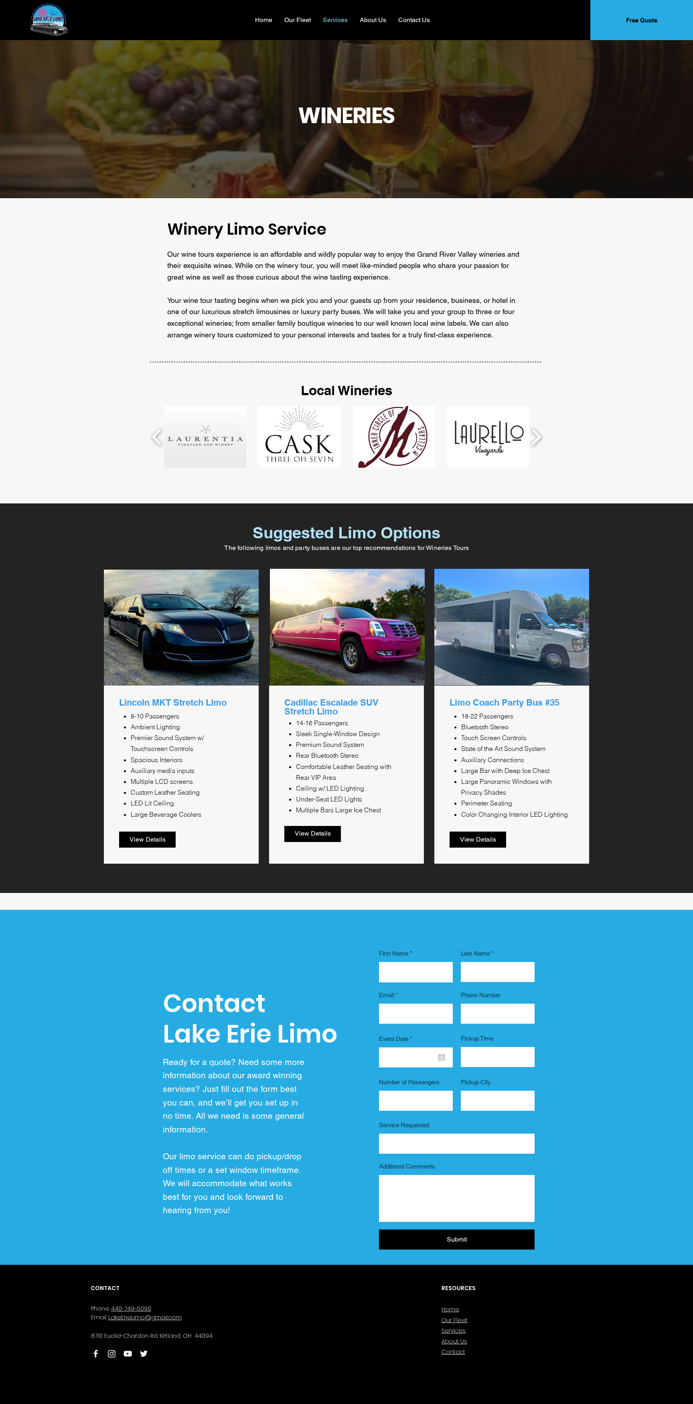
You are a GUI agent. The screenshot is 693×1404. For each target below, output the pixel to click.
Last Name (475, 953)
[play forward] (536, 436)
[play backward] (157, 436)
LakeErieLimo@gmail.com (145, 1317)
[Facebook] (96, 1354)
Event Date (397, 1039)
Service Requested (404, 1125)
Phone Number (480, 995)
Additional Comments (407, 1166)
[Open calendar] (441, 1057)
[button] (205, 437)
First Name (393, 953)
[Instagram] (112, 1354)
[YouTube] (128, 1354)
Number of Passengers (409, 1082)
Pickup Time (477, 1038)
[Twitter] (144, 1354)
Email (386, 995)
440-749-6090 (131, 1309)
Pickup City (476, 1082)
